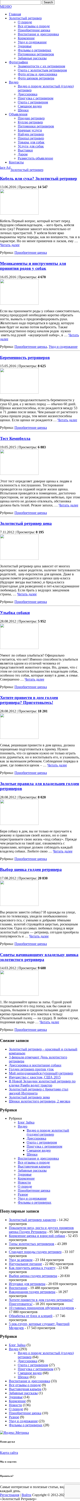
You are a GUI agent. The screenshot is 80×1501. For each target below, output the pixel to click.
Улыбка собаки (15, 612)
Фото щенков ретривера (36, 78)
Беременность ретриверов (25, 357)
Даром (23, 154)
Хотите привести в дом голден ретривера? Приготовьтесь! (29, 700)
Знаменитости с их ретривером (41, 66)
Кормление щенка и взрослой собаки (37, 1236)
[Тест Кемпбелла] (19, 473)
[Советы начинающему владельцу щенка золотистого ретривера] (19, 994)
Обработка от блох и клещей (30, 1316)
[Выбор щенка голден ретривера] (19, 905)
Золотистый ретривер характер (32, 1220)
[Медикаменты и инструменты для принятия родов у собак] (19, 303)
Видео (13, 82)
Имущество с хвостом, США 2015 (35, 1077)
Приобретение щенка (34, 30)
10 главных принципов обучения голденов (41, 1308)
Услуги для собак (31, 146)
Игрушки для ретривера (27, 1284)
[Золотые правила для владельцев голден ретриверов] (19, 824)
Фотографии (18, 62)
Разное (23, 1194)
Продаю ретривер (31, 118)
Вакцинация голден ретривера (32, 1292)
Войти (26, 1495)
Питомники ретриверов (36, 54)
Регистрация (9, 1495)
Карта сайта (9, 1453)
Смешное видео (30, 106)
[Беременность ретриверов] (19, 392)
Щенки (23, 110)
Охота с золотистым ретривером (42, 70)
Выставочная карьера (34, 1166)
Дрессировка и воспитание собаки (35, 1065)
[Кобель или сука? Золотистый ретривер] (19, 213)
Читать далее (10, 245)
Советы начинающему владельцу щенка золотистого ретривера (39, 957)
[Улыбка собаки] (19, 648)
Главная (15, 14)
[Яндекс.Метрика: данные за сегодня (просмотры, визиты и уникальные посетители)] (14, 1433)
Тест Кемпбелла (15, 438)
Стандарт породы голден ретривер (35, 1252)
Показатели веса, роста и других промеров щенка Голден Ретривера (41, 1230)
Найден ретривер (31, 134)
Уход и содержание (32, 42)
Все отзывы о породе (34, 26)
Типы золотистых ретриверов (31, 1244)
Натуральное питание (25, 1264)
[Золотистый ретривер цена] (19, 558)
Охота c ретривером (33, 102)
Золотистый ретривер (25, 18)
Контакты (16, 162)
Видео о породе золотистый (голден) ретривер (48, 1132)
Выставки (25, 150)
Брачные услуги (30, 130)
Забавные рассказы (32, 58)
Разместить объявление (35, 158)
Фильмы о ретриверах (34, 50)
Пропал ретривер (31, 138)
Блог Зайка (26, 1122)
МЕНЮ (6, 6)
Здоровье (25, 46)
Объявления (18, 114)
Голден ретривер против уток (31, 1069)
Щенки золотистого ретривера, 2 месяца (39, 1101)
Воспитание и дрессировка (38, 34)
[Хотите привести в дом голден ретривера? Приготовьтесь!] (19, 737)
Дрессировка (27, 94)
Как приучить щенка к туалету (32, 1268)
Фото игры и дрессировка (37, 74)
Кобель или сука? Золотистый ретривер (38, 178)
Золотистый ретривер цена (26, 523)
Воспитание (18, 1288)
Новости (24, 1182)
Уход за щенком (20, 1260)
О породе (25, 22)
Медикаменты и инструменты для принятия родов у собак (33, 266)
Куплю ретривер (30, 122)
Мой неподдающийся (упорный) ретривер (41, 1073)
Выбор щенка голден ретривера (31, 869)
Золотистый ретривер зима (29, 1097)
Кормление (26, 38)
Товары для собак (31, 142)
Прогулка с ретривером (35, 98)
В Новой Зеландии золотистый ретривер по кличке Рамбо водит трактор (42, 1083)
